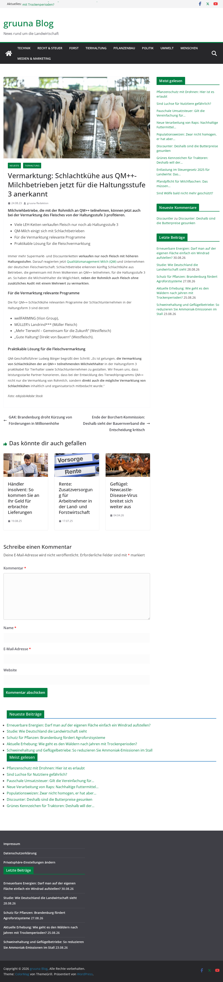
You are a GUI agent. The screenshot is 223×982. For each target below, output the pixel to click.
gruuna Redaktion (37, 203)
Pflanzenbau (124, 48)
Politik (148, 48)
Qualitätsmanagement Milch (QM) (91, 261)
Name (9, 627)
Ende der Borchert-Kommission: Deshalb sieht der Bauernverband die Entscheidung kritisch (114, 423)
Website (10, 670)
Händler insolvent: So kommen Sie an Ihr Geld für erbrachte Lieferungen (23, 498)
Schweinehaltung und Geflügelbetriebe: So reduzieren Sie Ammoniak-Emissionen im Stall (188, 309)
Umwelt (167, 48)
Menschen (189, 48)
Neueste (14, 165)
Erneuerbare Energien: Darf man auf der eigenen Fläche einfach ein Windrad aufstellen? (186, 253)
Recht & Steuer (49, 48)
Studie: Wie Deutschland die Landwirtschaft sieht (47, 731)
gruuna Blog (28, 23)
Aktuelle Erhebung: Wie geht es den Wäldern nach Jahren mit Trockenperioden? (183, 293)
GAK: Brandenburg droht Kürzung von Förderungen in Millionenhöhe (40, 420)
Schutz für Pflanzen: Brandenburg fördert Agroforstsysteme (56, 737)
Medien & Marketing (34, 58)
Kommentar (14, 568)
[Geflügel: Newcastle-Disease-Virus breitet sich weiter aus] (128, 456)
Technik (23, 48)
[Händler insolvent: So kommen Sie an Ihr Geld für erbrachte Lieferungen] (25, 456)
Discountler (165, 218)
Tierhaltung (96, 48)
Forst (74, 48)
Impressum (11, 844)
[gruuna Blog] (8, 53)
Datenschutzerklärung (20, 853)
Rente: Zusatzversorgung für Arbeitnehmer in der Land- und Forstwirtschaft (76, 498)
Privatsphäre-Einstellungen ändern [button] (29, 862)
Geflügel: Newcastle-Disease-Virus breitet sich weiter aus (123, 495)
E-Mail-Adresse (17, 649)
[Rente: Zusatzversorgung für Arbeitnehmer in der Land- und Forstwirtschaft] (76, 456)
